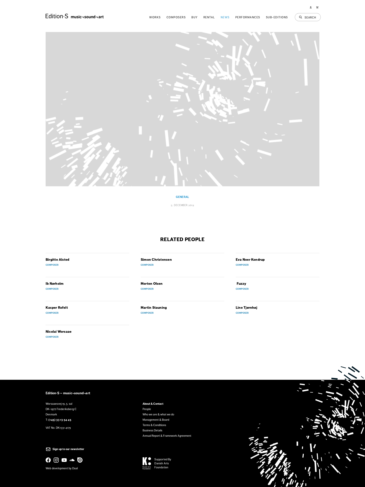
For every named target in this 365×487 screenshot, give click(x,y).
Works (155, 17)
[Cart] (317, 7)
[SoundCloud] (72, 460)
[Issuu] (80, 460)
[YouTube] (65, 460)
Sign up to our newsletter (68, 449)
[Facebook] (49, 460)
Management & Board (156, 419)
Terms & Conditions (154, 425)
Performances (247, 17)
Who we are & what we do (158, 414)
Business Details (152, 430)
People (147, 409)
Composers (176, 17)
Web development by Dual (62, 468)
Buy (194, 17)
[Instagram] (57, 460)
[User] (310, 7)
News (225, 17)
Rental (209, 17)
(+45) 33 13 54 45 (59, 419)
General (182, 197)
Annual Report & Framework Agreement (167, 435)
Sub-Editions (277, 17)
